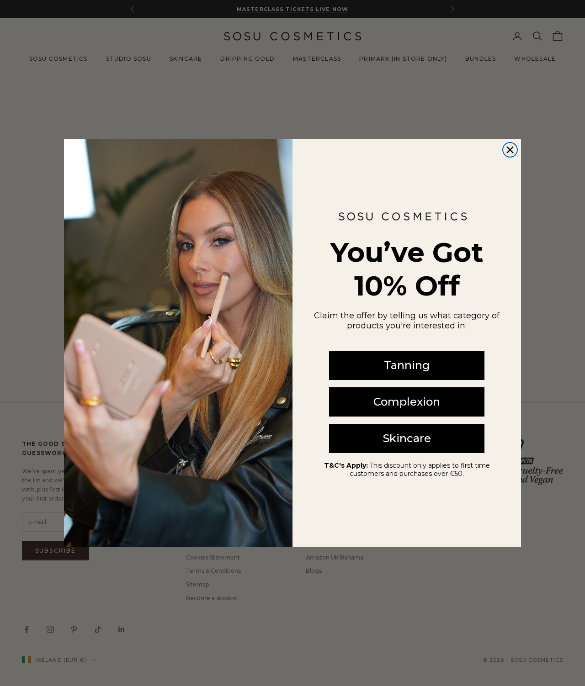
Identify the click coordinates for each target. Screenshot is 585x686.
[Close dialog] (510, 149)
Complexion (406, 401)
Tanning (407, 365)
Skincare (407, 438)
